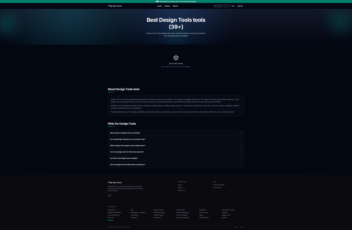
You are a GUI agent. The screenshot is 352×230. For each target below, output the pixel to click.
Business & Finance (159, 212)
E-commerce (157, 217)
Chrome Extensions (113, 215)
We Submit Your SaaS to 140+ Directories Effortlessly (177, 1)
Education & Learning (182, 217)
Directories (134, 217)
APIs (132, 210)
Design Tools (226, 215)
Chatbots (225, 212)
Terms (236, 227)
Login (233, 6)
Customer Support (181, 215)
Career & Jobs (203, 212)
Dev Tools (111, 217)
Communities (134, 215)
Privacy (242, 227)
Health (224, 217)
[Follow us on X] (109, 195)
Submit (175, 6)
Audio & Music (180, 210)
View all (110, 220)
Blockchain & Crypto (228, 210)
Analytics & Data (158, 210)
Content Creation (159, 215)
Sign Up (240, 6)
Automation (202, 210)
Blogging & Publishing (114, 212)
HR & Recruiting (204, 217)
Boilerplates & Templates (138, 212)
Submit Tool (181, 190)
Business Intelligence (182, 212)
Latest (159, 6)
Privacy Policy (217, 187)
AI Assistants (111, 210)
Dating (201, 215)
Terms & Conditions (219, 185)
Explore (167, 6)
